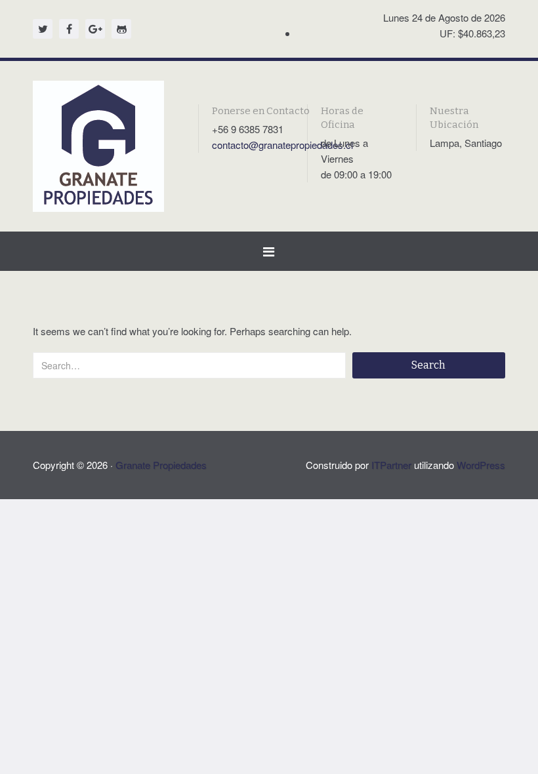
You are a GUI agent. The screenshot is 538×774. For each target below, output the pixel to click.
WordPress (481, 465)
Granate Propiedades (161, 465)
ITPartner (391, 465)
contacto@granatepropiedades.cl (282, 145)
